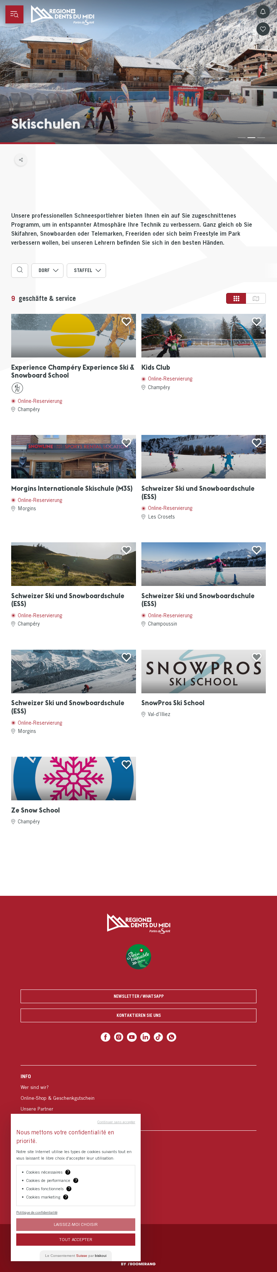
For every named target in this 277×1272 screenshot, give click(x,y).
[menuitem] (138, 1097)
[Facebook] (105, 1037)
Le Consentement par (75, 1256)
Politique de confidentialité (36, 1212)
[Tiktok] (158, 1037)
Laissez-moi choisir (76, 1224)
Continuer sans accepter (116, 1122)
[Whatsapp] (171, 1037)
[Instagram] (119, 1037)
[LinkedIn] (145, 1037)
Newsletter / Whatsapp (139, 996)
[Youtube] (132, 1037)
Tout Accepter (75, 1239)
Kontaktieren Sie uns (138, 1015)
